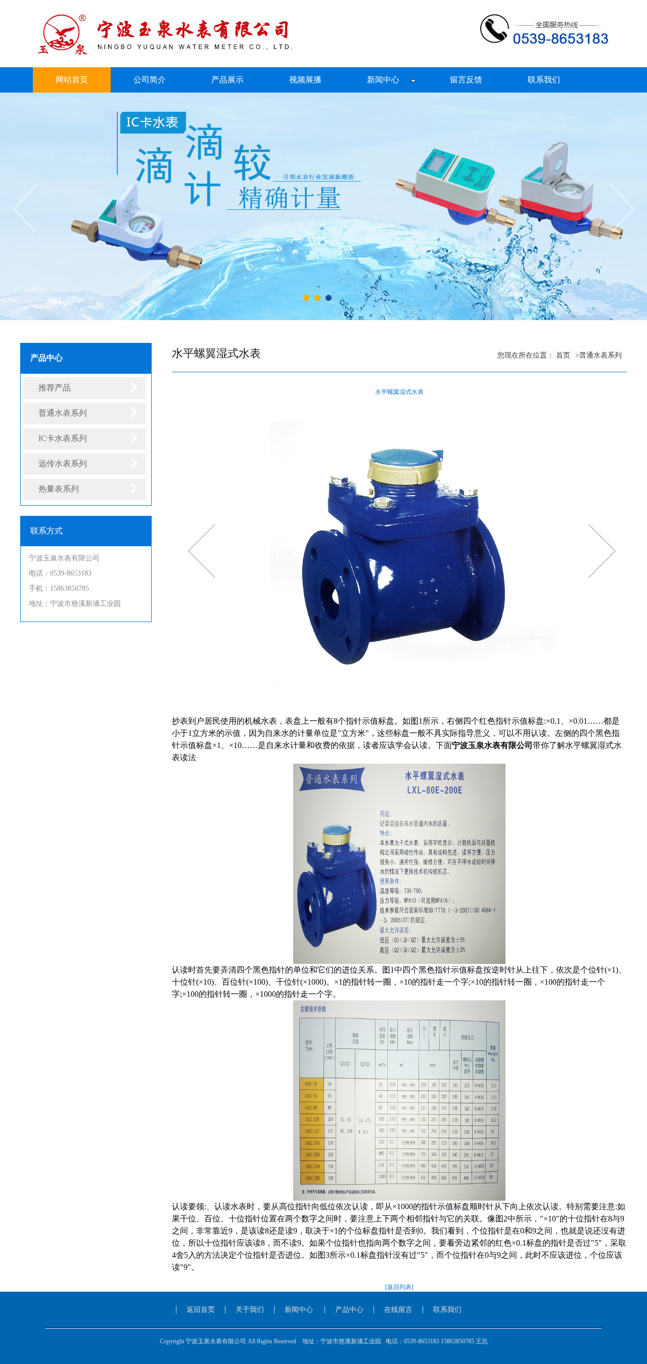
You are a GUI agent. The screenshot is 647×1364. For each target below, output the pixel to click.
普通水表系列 (600, 355)
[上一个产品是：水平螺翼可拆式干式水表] (602, 550)
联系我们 (447, 1309)
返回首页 (201, 1309)
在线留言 (398, 1309)
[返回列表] (399, 1287)
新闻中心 (299, 1309)
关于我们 (250, 1309)
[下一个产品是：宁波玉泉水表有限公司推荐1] (201, 550)
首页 (563, 355)
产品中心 (349, 1309)
